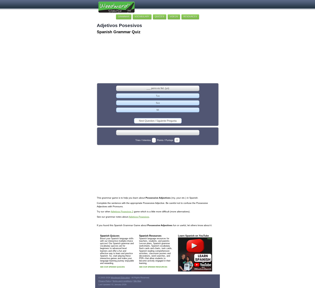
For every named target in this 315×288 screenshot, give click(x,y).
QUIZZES (159, 17)
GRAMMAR (123, 17)
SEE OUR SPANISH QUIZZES (112, 267)
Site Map (137, 281)
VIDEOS (174, 17)
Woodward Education (120, 278)
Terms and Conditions (122, 281)
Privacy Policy (104, 281)
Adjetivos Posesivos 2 (122, 211)
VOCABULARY (142, 17)
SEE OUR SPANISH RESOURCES (153, 267)
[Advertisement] (157, 59)
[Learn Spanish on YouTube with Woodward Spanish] (195, 271)
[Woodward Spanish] (116, 8)
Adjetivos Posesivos (139, 216)
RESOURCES (190, 17)
